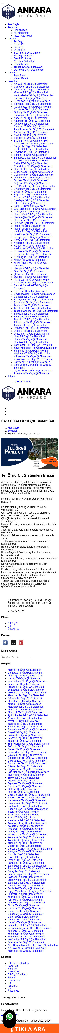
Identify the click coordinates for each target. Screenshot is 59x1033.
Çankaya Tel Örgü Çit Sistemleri (32, 86)
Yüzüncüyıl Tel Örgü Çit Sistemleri (33, 359)
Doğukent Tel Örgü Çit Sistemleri (32, 183)
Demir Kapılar (21, 64)
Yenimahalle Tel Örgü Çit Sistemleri (33, 95)
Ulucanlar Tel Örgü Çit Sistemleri (32, 333)
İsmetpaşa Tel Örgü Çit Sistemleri (32, 234)
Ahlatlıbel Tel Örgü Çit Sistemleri (32, 109)
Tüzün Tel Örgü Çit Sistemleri (30, 325)
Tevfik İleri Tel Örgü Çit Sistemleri (32, 308)
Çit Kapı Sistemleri (24, 61)
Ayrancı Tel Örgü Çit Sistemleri (31, 132)
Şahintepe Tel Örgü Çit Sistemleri (32, 302)
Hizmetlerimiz (21, 33)
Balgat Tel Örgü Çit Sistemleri (30, 146)
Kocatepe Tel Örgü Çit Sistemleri (32, 251)
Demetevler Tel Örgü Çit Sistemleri (33, 177)
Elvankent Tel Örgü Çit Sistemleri (32, 189)
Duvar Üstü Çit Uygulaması (29, 69)
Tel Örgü (18, 41)
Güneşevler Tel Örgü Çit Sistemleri (33, 211)
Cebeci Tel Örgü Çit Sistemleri (31, 163)
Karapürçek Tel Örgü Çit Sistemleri (33, 237)
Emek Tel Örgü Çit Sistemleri (30, 191)
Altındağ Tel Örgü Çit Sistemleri (31, 89)
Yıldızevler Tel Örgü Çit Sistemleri (32, 356)
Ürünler (12, 38)
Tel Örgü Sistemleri (18, 963)
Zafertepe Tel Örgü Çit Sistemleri (32, 362)
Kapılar (12, 977)
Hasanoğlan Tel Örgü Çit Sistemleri (33, 217)
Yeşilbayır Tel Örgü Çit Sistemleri (32, 353)
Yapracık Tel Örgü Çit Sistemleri (31, 316)
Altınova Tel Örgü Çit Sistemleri (31, 123)
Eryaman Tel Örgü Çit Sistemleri (32, 197)
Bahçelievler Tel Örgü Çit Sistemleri (33, 143)
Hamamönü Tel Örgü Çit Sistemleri (33, 214)
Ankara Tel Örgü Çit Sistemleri (31, 84)
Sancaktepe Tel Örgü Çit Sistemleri (33, 282)
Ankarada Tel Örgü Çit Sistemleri (32, 373)
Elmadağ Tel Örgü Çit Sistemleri (32, 115)
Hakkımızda (20, 30)
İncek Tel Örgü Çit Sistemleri (29, 225)
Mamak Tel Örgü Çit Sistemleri (31, 92)
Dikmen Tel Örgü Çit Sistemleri (31, 180)
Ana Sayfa (13, 24)
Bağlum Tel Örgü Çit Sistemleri (31, 140)
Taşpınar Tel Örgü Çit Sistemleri (31, 305)
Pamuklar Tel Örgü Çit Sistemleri (32, 279)
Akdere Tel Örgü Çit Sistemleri (31, 118)
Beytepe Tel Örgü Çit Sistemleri (31, 152)
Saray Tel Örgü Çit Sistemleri (30, 291)
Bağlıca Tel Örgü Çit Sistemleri (31, 138)
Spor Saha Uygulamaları (27, 52)
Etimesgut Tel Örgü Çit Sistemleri (32, 103)
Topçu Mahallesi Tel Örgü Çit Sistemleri (36, 311)
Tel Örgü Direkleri (23, 55)
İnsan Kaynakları (23, 35)
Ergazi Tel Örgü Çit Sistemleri (30, 194)
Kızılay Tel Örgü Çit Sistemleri (30, 245)
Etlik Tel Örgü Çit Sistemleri (29, 203)
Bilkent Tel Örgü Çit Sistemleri (30, 155)
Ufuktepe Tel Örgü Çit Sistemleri (32, 328)
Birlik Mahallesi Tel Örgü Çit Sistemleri (35, 157)
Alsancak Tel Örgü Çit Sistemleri (32, 120)
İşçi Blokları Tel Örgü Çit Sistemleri (33, 370)
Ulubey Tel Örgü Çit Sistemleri (31, 330)
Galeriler (12, 72)
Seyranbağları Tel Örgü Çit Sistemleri (34, 294)
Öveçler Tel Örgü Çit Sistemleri (31, 277)
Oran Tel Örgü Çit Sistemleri (29, 271)
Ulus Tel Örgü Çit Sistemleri (29, 336)
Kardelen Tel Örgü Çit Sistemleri (32, 240)
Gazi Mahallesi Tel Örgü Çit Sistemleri (35, 208)
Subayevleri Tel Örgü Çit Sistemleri (33, 299)
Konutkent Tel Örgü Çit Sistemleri (32, 254)
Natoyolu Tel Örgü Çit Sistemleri (32, 268)
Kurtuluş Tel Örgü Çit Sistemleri (31, 257)
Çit (9, 626)
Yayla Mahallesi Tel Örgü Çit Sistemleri (35, 347)
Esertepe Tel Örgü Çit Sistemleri (32, 200)
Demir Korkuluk (22, 58)
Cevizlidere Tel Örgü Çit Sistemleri (33, 166)
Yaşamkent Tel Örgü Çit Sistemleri (33, 345)
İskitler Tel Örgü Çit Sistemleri (30, 231)
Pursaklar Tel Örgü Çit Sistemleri (32, 101)
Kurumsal (13, 27)
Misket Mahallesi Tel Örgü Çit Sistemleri (30, 848)
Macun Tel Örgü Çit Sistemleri (30, 260)
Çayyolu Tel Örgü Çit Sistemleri (31, 169)
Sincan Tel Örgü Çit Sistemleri (30, 98)
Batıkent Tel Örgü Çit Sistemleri (31, 149)
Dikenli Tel (20, 50)
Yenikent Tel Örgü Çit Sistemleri (31, 350)
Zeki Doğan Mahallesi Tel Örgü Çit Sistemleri (33, 945)
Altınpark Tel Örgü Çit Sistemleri (31, 126)
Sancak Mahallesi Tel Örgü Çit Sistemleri (30, 868)
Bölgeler (12, 81)
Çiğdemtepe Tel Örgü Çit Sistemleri (33, 172)
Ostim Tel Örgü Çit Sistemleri (30, 274)
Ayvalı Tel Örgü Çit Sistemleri (30, 135)
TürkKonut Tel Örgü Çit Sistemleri (32, 322)
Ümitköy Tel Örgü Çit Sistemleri (31, 342)
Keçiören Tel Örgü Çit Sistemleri (32, 243)
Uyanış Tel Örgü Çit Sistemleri (30, 339)
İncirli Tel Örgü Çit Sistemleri (29, 228)
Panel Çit (19, 44)
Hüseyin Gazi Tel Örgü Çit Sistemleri (34, 223)
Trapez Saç (14, 980)
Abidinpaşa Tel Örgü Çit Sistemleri (33, 106)
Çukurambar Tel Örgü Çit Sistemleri (33, 174)
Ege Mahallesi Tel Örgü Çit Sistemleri (35, 186)
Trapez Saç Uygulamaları (28, 67)
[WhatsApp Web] (9, 1019)
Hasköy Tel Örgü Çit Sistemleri (31, 220)
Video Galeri (21, 78)
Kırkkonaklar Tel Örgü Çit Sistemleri (33, 248)
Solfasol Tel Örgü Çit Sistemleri (31, 296)
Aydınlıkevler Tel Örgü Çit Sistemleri (34, 129)
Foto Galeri (20, 75)
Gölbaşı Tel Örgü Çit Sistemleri (31, 112)
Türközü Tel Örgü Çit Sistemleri (31, 313)
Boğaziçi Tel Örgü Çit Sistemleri (31, 160)
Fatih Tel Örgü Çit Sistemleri (29, 206)
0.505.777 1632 (22, 381)
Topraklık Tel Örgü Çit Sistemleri (32, 319)
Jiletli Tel (19, 47)
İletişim (11, 376)
